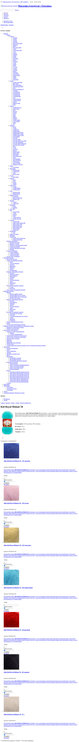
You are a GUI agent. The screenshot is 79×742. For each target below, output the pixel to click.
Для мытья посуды (12, 388)
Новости (6, 14)
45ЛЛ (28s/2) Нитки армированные (19, 379)
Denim (14, 56)
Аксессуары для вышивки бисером (16, 289)
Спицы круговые (14, 255)
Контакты (6, 18)
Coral (14, 51)
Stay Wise (12, 209)
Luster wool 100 (17, 218)
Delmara (15, 54)
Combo (15, 128)
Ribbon (15, 117)
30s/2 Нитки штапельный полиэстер (19, 374)
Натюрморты (13, 270)
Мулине (9, 292)
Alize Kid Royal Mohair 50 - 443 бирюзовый (18, 587)
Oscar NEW (16, 74)
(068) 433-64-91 (7, 2)
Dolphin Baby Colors (18, 134)
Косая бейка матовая (15, 359)
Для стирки (10, 387)
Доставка (6, 15)
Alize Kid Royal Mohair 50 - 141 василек (17, 461)
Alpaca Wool (16, 212)
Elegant (15, 214)
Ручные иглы (10, 344)
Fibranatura (12, 168)
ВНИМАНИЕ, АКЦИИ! (7, 25)
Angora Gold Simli (17, 82)
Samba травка (16, 120)
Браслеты (12, 288)
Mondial (12, 200)
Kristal (14, 182)
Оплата (6, 17)
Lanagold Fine (16, 93)
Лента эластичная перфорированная (19, 365)
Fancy (14, 180)
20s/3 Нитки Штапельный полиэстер (19, 373)
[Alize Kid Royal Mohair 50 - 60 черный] (11, 669)
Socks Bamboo (16, 159)
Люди (11, 262)
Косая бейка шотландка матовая (18, 360)
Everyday (15, 138)
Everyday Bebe (17, 139)
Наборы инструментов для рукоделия (17, 335)
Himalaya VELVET (18, 164)
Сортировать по (5, 441)
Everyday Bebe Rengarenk (19, 143)
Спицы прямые (14, 252)
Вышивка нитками (9, 291)
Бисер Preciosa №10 (12, 259)
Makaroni (12, 235)
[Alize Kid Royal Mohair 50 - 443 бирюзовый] (11, 584)
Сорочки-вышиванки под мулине (19, 316)
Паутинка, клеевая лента (13, 354)
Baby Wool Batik (17, 85)
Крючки (12, 249)
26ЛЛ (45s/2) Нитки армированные (19, 381)
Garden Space (16, 189)
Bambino (15, 44)
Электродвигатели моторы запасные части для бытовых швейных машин (26, 345)
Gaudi (14, 63)
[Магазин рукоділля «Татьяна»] (9, 6)
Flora (14, 181)
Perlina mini (16, 153)
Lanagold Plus (16, 95)
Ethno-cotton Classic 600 (19, 223)
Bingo (14, 46)
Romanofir (12, 205)
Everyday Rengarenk (18, 142)
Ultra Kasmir (16, 161)
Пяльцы (12, 333)
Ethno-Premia (16, 228)
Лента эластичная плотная (17, 366)
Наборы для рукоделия (13, 328)
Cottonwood (16, 171)
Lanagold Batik (17, 96)
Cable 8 (15, 202)
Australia (15, 42)
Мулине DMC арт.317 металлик (18, 296)
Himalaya (12, 125)
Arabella (15, 38)
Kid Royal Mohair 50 (18, 89)
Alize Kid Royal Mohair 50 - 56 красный (17, 630)
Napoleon (15, 72)
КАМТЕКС (13, 231)
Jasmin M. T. (16, 196)
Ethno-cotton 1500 (17, 224)
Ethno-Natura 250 (17, 225)
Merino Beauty (16, 193)
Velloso (15, 78)
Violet (14, 122)
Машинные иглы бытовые (14, 342)
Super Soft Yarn (17, 160)
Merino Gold (16, 199)
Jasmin (14, 64)
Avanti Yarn (13, 237)
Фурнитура (7, 347)
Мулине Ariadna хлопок (16, 294)
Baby (14, 110)
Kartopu (12, 178)
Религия (12, 264)
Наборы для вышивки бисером (15, 271)
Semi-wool (15, 230)
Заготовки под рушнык (16, 313)
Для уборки (10, 390)
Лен (14, 232)
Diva (14, 88)
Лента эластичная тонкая (16, 367)
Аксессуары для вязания (13, 256)
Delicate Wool (16, 192)
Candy (14, 213)
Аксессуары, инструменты (11, 330)
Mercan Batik (16, 152)
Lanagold (15, 90)
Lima (14, 173)
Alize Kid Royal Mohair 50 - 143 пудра (16, 503)
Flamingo (15, 61)
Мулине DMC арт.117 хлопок (17, 295)
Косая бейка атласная (15, 358)
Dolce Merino (16, 136)
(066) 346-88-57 (24, 2)
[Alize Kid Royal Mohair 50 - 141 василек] (11, 458)
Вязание (6, 33)
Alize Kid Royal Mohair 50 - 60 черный (16, 672)
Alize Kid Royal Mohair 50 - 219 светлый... (17, 545)
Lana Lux (15, 149)
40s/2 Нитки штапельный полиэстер (19, 376)
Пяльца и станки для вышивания (15, 331)
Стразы (9, 383)
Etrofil (11, 166)
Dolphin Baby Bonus (18, 132)
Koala (14, 65)
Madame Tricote (14, 195)
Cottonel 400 (16, 221)
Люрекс (9, 352)
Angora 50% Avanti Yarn (19, 238)
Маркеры (9, 340)
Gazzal (11, 175)
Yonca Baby (16, 167)
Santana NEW (16, 75)
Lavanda (15, 70)
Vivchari (12, 220)
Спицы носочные (14, 253)
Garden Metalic (17, 188)
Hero (14, 146)
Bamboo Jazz (16, 170)
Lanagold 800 (16, 92)
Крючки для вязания (12, 241)
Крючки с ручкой (14, 244)
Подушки (12, 315)
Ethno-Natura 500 (17, 227)
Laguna (15, 68)
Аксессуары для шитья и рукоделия (16, 337)
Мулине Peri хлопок (15, 298)
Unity (14, 216)
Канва (8, 323)
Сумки (11, 287)
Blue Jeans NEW (17, 47)
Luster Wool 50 (17, 217)
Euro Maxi (15, 58)
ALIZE (12, 81)
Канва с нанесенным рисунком (15, 322)
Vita (11, 210)
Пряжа (8, 35)
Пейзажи (12, 267)
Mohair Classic (16, 103)
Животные (13, 266)
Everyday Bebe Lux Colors (19, 141)
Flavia (14, 206)
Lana (11, 191)
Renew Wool (16, 174)
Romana (15, 207)
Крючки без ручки (15, 242)
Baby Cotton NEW (17, 43)
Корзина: (8, 21)
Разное (11, 284)
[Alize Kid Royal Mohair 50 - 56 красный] (11, 627)
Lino (14, 97)
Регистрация (7, 22)
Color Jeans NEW (17, 50)
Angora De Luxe (17, 107)
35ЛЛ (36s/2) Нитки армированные (19, 380)
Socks (14, 157)
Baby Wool (16, 83)
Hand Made (6, 384)
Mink (14, 115)
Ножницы (9, 341)
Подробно (6, 484)
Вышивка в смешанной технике (15, 327)
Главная (6, 12)
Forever (15, 102)
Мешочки (12, 319)
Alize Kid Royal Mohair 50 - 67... (14, 714)
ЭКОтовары (7, 386)
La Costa (15, 67)
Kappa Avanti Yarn (17, 239)
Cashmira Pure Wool (18, 86)
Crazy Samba (16, 121)
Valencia (12, 36)
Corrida (15, 53)
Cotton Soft (16, 203)
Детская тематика (14, 263)
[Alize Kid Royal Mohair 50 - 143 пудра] (11, 500)
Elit (14, 124)
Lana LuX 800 (16, 163)
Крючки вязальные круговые (17, 248)
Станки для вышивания (16, 334)
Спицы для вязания (12, 251)
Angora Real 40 (17, 99)
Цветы (11, 269)
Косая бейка (10, 356)
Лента (8, 349)
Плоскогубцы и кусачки (13, 338)
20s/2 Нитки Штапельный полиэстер (19, 372)
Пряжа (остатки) (14, 234)
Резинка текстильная (12, 362)
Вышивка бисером (9, 257)
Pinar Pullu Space (17, 156)
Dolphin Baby (16, 131)
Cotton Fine (16, 129)
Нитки (8, 370)
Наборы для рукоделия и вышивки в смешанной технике (19, 326)
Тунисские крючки (15, 246)
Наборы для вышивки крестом (15, 299)
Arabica (15, 39)
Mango (14, 71)
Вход (12, 22)
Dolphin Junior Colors (18, 135)
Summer (15, 118)
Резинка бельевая (14, 369)
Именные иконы (14, 274)
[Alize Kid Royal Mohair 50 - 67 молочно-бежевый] (11, 711)
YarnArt (12, 106)
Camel (14, 49)
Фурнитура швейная (12, 348)
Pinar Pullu (15, 154)
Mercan (15, 150)
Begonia (15, 111)
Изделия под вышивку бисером (15, 285)
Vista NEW (16, 79)
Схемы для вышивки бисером (15, 260)
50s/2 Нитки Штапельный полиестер (19, 377)
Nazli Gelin (13, 185)
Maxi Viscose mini (17, 198)
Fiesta (14, 60)
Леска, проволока (11, 351)
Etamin (14, 57)
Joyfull (14, 147)
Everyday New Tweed (18, 145)
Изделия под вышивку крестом (15, 312)
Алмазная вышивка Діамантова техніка (14, 393)
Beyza (14, 127)
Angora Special (17, 100)
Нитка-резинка (14, 363)
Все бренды (7, 399)
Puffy (14, 104)
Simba (14, 76)
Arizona (15, 40)
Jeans (14, 114)
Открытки (12, 320)
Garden (15, 186)
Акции (5, 391)
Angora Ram (16, 109)
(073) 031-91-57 (16, 2)
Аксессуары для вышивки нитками (16, 324)
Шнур (8, 355)
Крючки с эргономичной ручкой (18, 245)
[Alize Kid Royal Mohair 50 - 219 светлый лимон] (11, 542)
